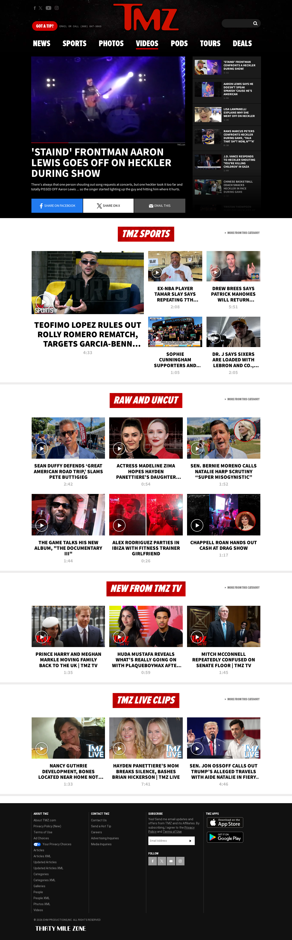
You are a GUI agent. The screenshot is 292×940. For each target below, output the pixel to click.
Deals (242, 44)
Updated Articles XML (48, 868)
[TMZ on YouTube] (171, 861)
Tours (210, 44)
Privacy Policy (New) (47, 826)
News (41, 44)
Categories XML (44, 880)
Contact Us (99, 820)
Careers (96, 832)
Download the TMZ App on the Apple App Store (225, 822)
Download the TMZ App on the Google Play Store (225, 837)
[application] (108, 99)
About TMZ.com (45, 820)
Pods (179, 44)
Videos (147, 44)
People (38, 892)
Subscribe (190, 841)
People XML (42, 898)
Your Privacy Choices (56, 844)
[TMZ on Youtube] (48, 8)
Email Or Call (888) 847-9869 (80, 26)
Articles (39, 850)
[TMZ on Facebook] (34, 8)
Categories (41, 874)
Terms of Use (43, 832)
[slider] (108, 142)
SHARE (111, 205)
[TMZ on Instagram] (56, 7)
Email (162, 205)
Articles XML (42, 856)
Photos (111, 44)
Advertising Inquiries (105, 838)
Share (59, 205)
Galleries (39, 886)
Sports (74, 44)
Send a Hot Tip (101, 826)
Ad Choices (41, 838)
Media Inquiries (101, 844)
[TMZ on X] (41, 8)
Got (44, 26)
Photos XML (42, 904)
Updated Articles (45, 862)
